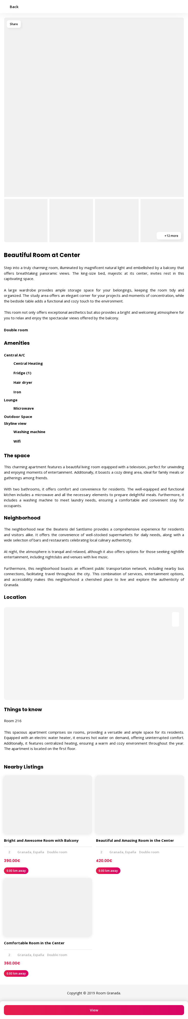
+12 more (171, 236)
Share (14, 24)
